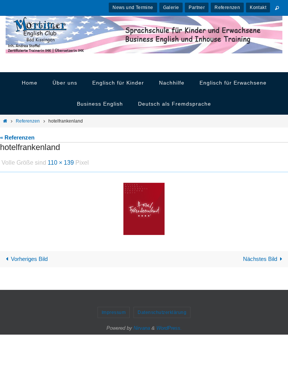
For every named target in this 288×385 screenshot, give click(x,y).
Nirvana (142, 326)
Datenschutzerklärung (162, 310)
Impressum (114, 310)
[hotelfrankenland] (144, 206)
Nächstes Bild (260, 257)
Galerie (171, 7)
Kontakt (258, 7)
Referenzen (227, 7)
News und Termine (132, 7)
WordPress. (169, 326)
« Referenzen (17, 137)
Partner (197, 7)
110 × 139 (61, 161)
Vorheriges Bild (29, 257)
